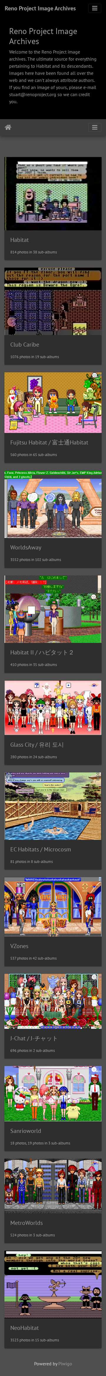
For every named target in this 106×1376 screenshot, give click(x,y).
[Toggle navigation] (94, 8)
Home (8, 127)
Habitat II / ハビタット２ (42, 652)
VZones (19, 946)
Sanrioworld (25, 1131)
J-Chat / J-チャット (34, 1038)
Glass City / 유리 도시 (37, 744)
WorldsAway (25, 547)
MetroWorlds (26, 1223)
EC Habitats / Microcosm (40, 849)
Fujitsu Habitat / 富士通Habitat (49, 442)
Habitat (19, 240)
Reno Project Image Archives (40, 8)
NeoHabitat (24, 1328)
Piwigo (65, 1364)
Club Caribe (24, 344)
